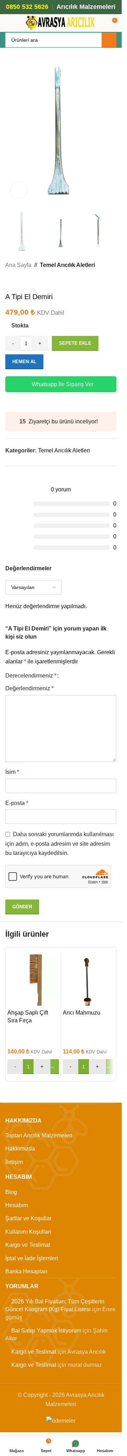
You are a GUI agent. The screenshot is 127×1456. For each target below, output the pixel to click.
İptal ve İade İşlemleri (31, 1258)
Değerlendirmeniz (29, 688)
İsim (12, 772)
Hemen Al (24, 361)
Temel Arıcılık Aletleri (67, 265)
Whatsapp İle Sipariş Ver (62, 384)
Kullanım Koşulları (28, 1232)
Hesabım (16, 1205)
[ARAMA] (109, 40)
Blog (11, 1192)
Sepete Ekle (75, 343)
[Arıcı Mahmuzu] (88, 980)
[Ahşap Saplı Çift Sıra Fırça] (33, 980)
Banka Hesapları (26, 1271)
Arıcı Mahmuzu (81, 1013)
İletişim (14, 1162)
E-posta (16, 803)
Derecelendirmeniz (30, 676)
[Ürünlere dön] (18, 281)
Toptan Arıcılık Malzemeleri (38, 1135)
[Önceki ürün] (9, 281)
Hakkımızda (20, 1149)
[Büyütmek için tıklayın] (18, 190)
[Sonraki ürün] (26, 281)
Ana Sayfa (18, 265)
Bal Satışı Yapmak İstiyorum (46, 1330)
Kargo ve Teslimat (27, 1245)
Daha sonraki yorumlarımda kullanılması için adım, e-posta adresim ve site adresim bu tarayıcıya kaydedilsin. (59, 843)
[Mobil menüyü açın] (8, 23)
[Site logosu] (61, 22)
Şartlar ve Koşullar (28, 1218)
